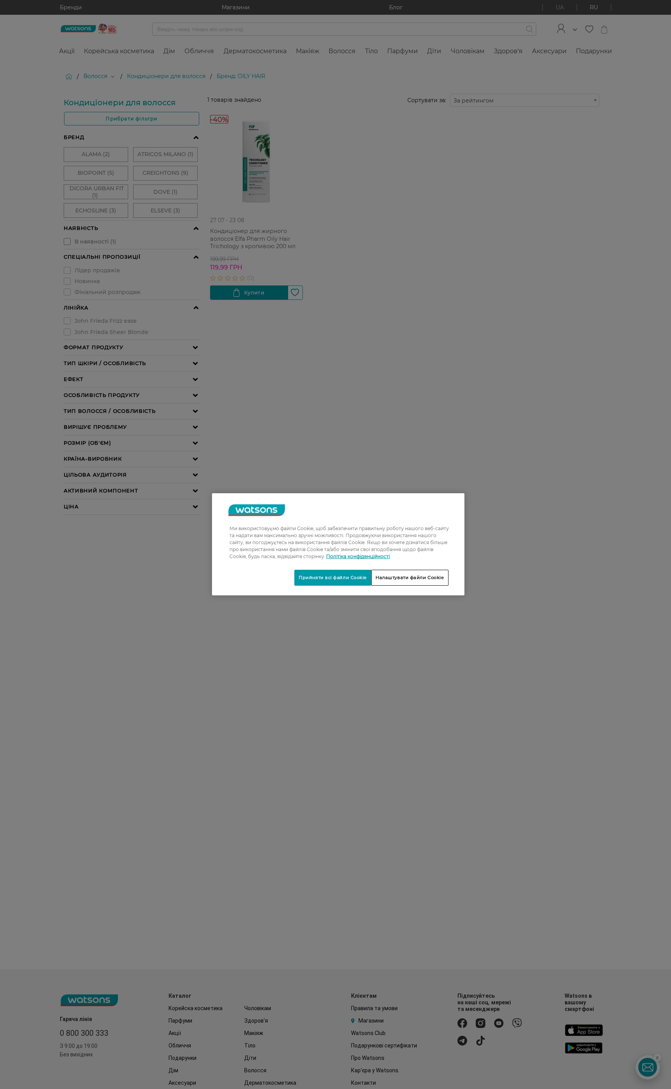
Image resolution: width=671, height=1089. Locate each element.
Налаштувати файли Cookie (409, 577)
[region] (338, 544)
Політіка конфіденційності (358, 556)
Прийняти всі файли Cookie (333, 577)
